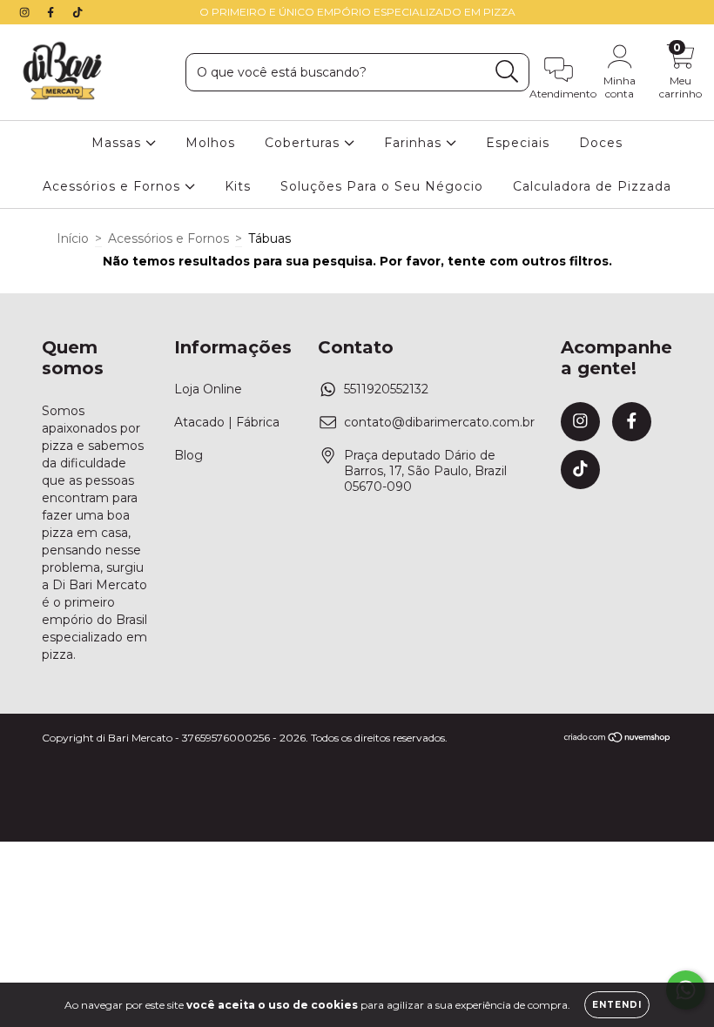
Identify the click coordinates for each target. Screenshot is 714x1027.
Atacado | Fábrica (227, 422)
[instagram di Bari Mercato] (26, 12)
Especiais (517, 143)
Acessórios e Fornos (114, 186)
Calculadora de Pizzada (592, 186)
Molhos (210, 143)
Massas (118, 143)
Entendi (617, 1004)
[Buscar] (507, 71)
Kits (238, 186)
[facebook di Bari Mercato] (52, 12)
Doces (601, 143)
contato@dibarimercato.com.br (439, 422)
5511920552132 (386, 389)
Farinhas (415, 143)
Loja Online (208, 389)
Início (73, 238)
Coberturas (304, 143)
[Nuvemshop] (617, 738)
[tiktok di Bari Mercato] (77, 12)
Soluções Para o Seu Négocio (381, 186)
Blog (188, 455)
